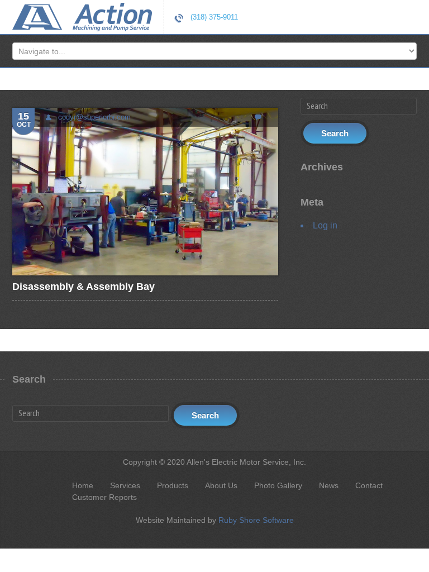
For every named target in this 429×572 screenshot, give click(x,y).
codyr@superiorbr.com (94, 117)
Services (125, 485)
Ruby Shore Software (256, 520)
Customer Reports (104, 497)
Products (172, 485)
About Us (221, 485)
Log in (325, 225)
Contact (369, 485)
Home (82, 485)
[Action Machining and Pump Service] (82, 15)
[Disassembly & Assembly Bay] (145, 191)
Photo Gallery (278, 485)
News (329, 485)
